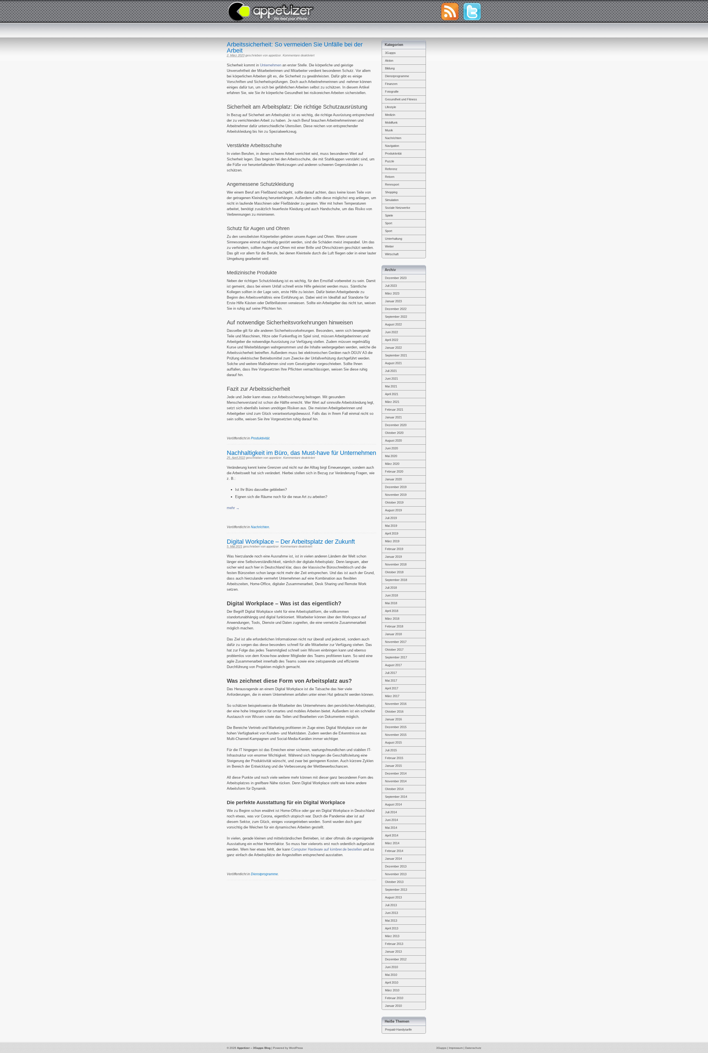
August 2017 (393, 665)
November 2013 (396, 874)
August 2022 (393, 324)
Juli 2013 (391, 905)
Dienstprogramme (264, 874)
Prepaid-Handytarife (398, 1029)
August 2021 (393, 363)
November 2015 (396, 734)
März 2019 (392, 541)
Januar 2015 (393, 765)
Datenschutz (473, 1047)
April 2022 (391, 340)
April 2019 (391, 533)
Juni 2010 (391, 967)
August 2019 (393, 510)
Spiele (389, 215)
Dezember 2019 (396, 487)
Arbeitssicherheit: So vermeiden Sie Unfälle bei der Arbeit (295, 47)
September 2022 (396, 316)
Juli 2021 (391, 370)
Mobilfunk (391, 122)
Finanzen (391, 83)
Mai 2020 (391, 456)
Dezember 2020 (396, 425)
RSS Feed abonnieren (450, 11)
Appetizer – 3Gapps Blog (271, 11)
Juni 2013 (391, 912)
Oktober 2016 (394, 711)
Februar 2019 (394, 549)
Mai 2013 (391, 920)
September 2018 (396, 580)
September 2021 (396, 355)
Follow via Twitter (472, 11)
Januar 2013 (393, 951)
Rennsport (392, 184)
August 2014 (393, 804)
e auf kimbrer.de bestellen (341, 849)
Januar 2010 (393, 1005)
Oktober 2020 (394, 432)
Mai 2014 (391, 827)
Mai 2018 (391, 603)
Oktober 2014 (394, 789)
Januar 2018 (393, 634)
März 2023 (392, 293)
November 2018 (396, 564)
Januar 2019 (393, 556)
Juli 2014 (391, 812)
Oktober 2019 (394, 502)
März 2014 (392, 843)
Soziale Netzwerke (397, 207)
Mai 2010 (391, 974)
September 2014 (396, 796)
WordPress (296, 1047)
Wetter (389, 246)
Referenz (391, 169)
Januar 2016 (393, 719)
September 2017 (396, 657)
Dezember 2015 (396, 727)
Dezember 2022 (396, 309)
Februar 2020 (394, 471)
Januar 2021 (393, 417)
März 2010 (392, 990)
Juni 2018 (391, 595)
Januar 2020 (393, 479)
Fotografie (392, 91)
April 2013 (391, 928)
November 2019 (396, 494)
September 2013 (396, 889)
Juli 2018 (391, 587)
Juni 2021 (391, 378)
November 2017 (396, 641)
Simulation (392, 200)
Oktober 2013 (394, 881)
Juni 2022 (391, 332)
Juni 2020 (391, 448)
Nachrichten (260, 527)
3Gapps (390, 52)
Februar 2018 (394, 626)
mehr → (233, 508)
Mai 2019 (391, 525)
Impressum (456, 1047)
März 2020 (392, 463)
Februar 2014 (394, 851)
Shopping (391, 192)
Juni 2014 (391, 820)
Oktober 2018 (394, 572)
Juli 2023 (391, 285)
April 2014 (391, 835)
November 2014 (396, 781)
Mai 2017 (391, 680)
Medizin (390, 114)
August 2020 (393, 440)
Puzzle (389, 161)
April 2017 (391, 688)
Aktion (389, 60)
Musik (389, 130)
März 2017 (392, 696)
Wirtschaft (392, 254)
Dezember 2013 (396, 866)
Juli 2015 (391, 750)
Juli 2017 (391, 672)
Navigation (392, 145)
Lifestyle (390, 107)
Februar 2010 (394, 998)
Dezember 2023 (396, 278)
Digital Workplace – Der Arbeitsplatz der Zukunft (291, 541)
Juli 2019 (391, 518)
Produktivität (260, 438)
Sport (388, 223)
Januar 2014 (393, 858)
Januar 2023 (393, 301)
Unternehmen (270, 65)
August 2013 (393, 897)
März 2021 (392, 401)
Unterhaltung (393, 238)
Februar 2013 (394, 943)
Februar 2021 (394, 409)
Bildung (390, 68)
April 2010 (391, 982)
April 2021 (391, 394)
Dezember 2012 (396, 959)
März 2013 (392, 936)
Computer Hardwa (305, 849)
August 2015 (393, 742)
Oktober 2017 (394, 649)
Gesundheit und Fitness (401, 99)
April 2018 (391, 610)
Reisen (389, 176)
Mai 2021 (391, 386)
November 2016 (396, 703)
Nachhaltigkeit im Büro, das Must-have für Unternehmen (301, 452)
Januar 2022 (393, 347)
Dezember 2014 (396, 773)
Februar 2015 (394, 758)
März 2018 (392, 618)
